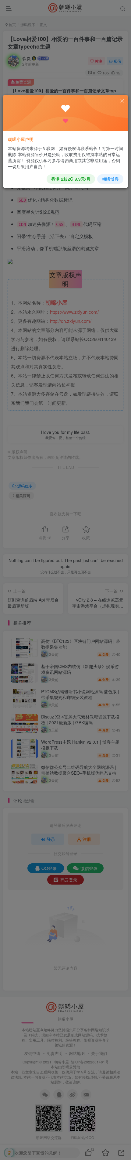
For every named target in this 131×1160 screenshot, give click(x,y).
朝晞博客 (110, 179)
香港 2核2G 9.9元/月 (70, 179)
